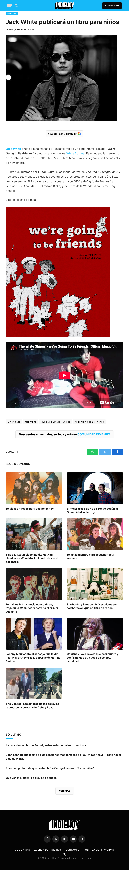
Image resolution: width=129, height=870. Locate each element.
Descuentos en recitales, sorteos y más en (64, 434)
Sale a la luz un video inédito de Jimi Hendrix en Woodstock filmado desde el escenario (32, 558)
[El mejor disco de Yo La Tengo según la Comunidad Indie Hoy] (95, 488)
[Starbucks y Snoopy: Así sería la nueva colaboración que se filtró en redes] (95, 584)
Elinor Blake (13, 421)
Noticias (11, 13)
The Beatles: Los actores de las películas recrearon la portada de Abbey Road (32, 705)
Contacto (72, 849)
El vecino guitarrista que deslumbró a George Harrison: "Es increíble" (50, 768)
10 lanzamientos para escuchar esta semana (90, 556)
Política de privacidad (99, 849)
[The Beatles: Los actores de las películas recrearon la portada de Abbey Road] (34, 683)
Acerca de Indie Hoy (47, 849)
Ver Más (64, 790)
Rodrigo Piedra (16, 29)
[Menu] (9, 5)
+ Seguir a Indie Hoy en (63, 133)
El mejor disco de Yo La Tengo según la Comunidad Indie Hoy (92, 510)
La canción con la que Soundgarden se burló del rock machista (46, 745)
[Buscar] (16, 5)
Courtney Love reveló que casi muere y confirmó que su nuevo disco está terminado (92, 657)
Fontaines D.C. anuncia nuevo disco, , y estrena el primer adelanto (32, 608)
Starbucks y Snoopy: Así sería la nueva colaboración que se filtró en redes (92, 606)
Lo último (13, 734)
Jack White (31, 421)
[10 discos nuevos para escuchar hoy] (34, 488)
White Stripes (75, 153)
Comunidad (112, 5)
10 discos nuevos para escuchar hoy (30, 508)
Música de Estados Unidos (55, 421)
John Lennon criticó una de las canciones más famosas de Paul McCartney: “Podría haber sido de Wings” (63, 756)
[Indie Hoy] (64, 5)
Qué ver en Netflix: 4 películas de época (31, 777)
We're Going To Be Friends (89, 421)
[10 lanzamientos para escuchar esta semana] (95, 534)
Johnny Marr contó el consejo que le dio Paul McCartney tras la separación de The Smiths (33, 657)
